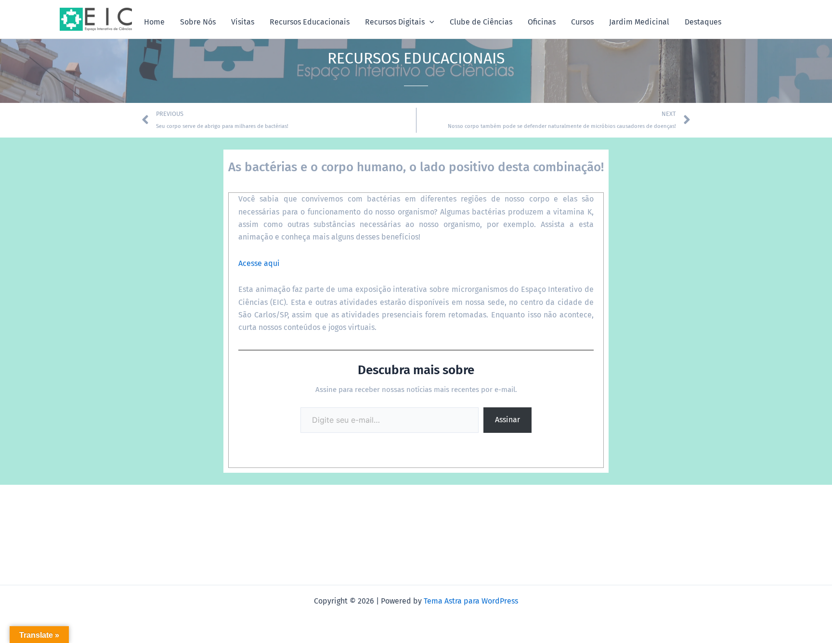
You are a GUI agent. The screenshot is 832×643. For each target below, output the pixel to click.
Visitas (242, 21)
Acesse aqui (259, 263)
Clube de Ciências (481, 21)
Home (154, 21)
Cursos (582, 21)
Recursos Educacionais (310, 21)
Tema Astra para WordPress (471, 600)
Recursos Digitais (395, 21)
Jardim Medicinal (639, 21)
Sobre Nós (198, 21)
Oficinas (542, 21)
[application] (429, 22)
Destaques (703, 21)
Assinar (507, 419)
